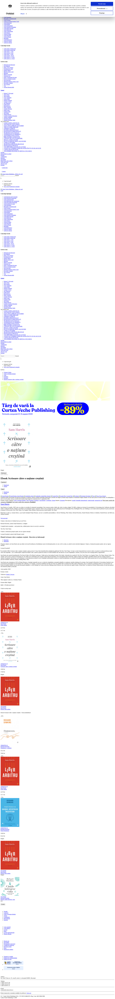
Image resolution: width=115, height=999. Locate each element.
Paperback (3, 482)
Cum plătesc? (7, 928)
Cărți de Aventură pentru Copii (11, 21)
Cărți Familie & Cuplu (9, 204)
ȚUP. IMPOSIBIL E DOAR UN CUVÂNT (15, 146)
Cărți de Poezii (7, 37)
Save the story (7, 80)
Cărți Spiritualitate (8, 25)
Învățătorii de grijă (8, 69)
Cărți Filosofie (7, 35)
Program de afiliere (8, 949)
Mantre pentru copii (8, 71)
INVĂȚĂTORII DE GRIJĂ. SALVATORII (15, 141)
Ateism (53, 500)
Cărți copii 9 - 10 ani (9, 55)
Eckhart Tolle (7, 111)
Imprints (6, 920)
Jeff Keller (6, 113)
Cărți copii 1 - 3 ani (8, 51)
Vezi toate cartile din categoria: (23, 502)
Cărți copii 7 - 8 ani (8, 54)
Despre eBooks (7, 934)
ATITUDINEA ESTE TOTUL (11, 135)
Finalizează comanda (14, 186)
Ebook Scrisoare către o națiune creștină (13, 379)
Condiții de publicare (9, 945)
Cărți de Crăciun (8, 42)
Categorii (6, 913)
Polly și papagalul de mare (10, 77)
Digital (5, 486)
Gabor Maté (7, 99)
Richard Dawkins (5, 746)
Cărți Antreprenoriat (9, 199)
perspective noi (98, 500)
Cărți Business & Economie (10, 197)
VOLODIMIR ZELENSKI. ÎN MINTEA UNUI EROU (18, 151)
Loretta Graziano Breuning (10, 116)
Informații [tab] (6, 541)
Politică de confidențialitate (10, 958)
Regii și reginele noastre (10, 78)
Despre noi (6, 941)
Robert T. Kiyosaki (8, 93)
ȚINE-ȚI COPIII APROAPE (11, 127)
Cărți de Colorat (8, 41)
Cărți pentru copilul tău (9, 50)
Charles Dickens (8, 109)
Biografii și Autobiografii (10, 18)
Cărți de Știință (7, 34)
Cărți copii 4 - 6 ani (8, 53)
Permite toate (102, 4)
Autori (2, 90)
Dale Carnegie (7, 107)
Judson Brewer (7, 114)
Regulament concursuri (9, 944)
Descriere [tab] (6, 540)
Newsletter (6, 942)
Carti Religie (42, 500)
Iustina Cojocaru (10, 574)
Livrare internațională (9, 932)
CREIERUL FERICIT (9, 128)
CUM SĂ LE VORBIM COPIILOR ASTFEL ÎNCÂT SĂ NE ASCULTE (22, 148)
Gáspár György (7, 101)
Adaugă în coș (4, 622)
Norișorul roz (7, 76)
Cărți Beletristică (8, 39)
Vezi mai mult (4, 518)
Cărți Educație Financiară (10, 198)
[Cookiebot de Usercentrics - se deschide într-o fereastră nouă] (10, 14)
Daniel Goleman (8, 100)
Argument (62, 500)
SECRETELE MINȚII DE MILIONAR (14, 144)
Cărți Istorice (7, 32)
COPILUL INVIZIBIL (9, 142)
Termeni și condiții (8, 956)
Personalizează (101, 8)
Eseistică (6, 376)
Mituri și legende (8, 74)
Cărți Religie (7, 24)
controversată (91, 500)
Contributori (7, 917)
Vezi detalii (3, 706)
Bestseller (6, 38)
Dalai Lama (7, 110)
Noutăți (5, 911)
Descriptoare (7, 918)
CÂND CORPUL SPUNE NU (11, 123)
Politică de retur (8, 959)
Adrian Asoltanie (8, 117)
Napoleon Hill (7, 118)
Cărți (5, 375)
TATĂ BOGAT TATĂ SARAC (12, 124)
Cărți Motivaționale (8, 28)
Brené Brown (7, 106)
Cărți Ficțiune (7, 20)
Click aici (28, 993)
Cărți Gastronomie (8, 31)
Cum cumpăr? (7, 927)
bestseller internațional (81, 500)
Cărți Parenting (7, 17)
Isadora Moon (7, 70)
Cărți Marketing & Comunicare (11, 201)
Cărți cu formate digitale (10, 373)
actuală (73, 500)
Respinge (102, 13)
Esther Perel (7, 104)
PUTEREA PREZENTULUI (11, 130)
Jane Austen (7, 96)
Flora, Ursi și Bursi (8, 67)
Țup (5, 86)
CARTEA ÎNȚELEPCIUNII (11, 149)
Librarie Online (7, 372)
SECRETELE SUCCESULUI (11, 132)
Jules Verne (6, 94)
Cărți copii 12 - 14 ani (9, 58)
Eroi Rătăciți (7, 66)
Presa (5, 948)
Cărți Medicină (7, 30)
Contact (4, 171)
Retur (5, 931)
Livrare (5, 929)
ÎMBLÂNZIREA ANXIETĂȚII (12, 137)
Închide (3, 904)
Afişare (22, 13)
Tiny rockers (7, 84)
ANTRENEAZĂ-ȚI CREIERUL (12, 134)
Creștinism (48, 500)
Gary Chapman (7, 97)
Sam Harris (4, 474)
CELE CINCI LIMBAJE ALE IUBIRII (14, 125)
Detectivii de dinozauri (9, 64)
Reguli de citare (8, 946)
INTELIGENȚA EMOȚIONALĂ (12, 131)
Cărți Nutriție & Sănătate (10, 27)
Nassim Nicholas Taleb (9, 120)
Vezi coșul (6, 186)
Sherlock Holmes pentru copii (11, 81)
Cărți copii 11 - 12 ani (9, 57)
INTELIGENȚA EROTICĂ (11, 145)
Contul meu (5, 167)
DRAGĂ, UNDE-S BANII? (11, 139)
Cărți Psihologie (8, 23)
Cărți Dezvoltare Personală (10, 202)
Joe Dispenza (7, 103)
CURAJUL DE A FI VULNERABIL (13, 138)
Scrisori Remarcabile (9, 87)
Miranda (6, 73)
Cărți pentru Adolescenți (10, 48)
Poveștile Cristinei (8, 83)
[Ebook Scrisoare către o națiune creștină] (17, 468)
